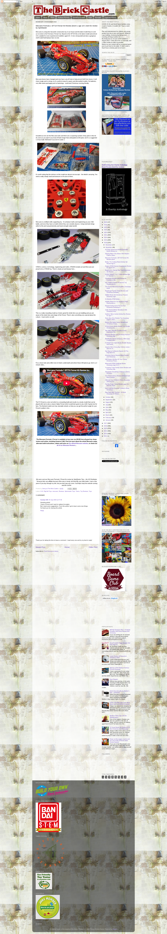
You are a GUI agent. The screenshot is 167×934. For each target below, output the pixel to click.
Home (38, 17)
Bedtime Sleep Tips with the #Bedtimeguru (118, 716)
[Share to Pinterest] (76, 489)
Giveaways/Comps (79, 17)
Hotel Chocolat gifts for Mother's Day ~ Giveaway (119, 691)
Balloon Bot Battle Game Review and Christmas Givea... (116, 323)
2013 (105, 433)
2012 (105, 436)
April (107, 412)
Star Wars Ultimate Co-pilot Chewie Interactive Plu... (116, 331)
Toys (90, 491)
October (108, 397)
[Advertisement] (111, 148)
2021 (105, 235)
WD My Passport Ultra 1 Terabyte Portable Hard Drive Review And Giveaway (120, 631)
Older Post (93, 547)
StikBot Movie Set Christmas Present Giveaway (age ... (116, 295)
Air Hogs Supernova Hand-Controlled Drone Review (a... (116, 250)
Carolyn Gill (44, 500)
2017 (105, 423)
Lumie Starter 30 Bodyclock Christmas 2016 (118, 656)
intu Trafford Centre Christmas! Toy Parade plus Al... (116, 283)
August (108, 402)
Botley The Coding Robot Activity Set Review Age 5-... (116, 262)
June (107, 407)
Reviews (61, 491)
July (107, 404)
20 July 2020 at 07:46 (55, 500)
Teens (78, 491)
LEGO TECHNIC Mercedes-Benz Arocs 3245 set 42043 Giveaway (120, 703)
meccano (55, 491)
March (108, 415)
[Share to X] (72, 489)
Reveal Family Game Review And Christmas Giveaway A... (115, 306)
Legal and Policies (110, 17)
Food (90, 17)
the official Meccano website (78, 443)
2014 (105, 431)
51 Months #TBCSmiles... (113, 299)
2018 (105, 242)
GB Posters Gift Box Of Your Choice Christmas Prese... (116, 360)
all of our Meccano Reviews (66, 445)
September (109, 399)
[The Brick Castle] (116, 446)
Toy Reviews (84, 491)
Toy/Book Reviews (63, 17)
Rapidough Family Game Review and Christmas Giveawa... (116, 291)
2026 (105, 222)
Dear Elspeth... (114, 679)
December (109, 245)
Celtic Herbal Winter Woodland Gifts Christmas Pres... (116, 310)
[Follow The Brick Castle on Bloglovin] (110, 599)
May (107, 410)
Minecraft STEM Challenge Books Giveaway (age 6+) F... (115, 364)
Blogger (114, 929)
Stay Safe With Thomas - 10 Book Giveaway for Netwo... (115, 393)
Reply (42, 510)
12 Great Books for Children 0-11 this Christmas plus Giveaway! (120, 728)
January (108, 420)
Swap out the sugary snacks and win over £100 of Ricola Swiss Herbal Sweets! (120, 740)
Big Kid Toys (48, 491)
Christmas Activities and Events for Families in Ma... (115, 279)
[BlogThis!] (70, 489)
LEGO (52, 17)
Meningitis (98, 17)
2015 (105, 428)
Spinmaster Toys (70, 491)
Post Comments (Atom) (51, 551)
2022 (105, 232)
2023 (105, 230)
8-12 (42, 491)
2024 (105, 227)
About (45, 17)
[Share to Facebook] (74, 489)
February (109, 417)
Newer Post (40, 547)
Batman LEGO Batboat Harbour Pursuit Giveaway (119, 668)
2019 (105, 240)
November (109, 247)
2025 (105, 224)
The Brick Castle (117, 443)
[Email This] (68, 489)
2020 (105, 237)
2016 (105, 426)
